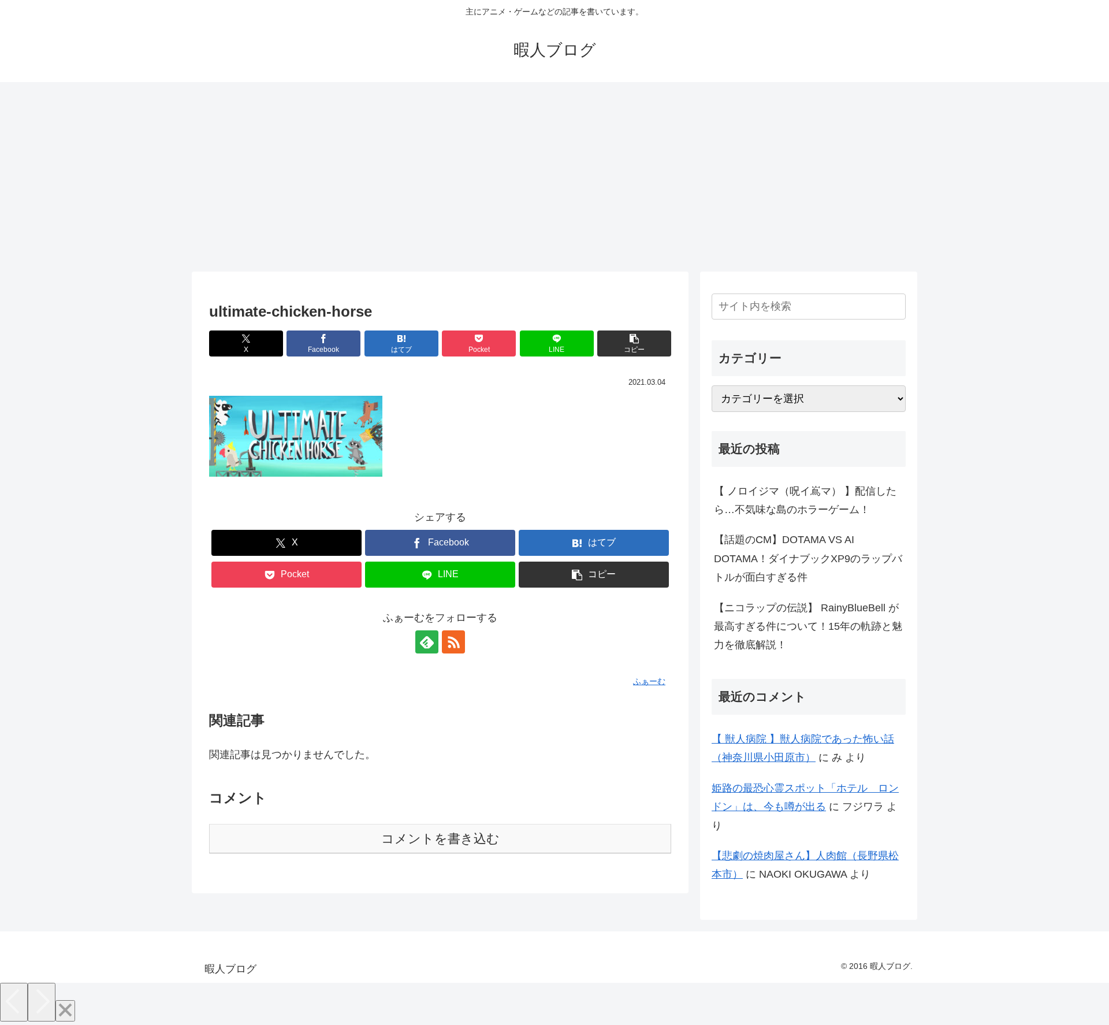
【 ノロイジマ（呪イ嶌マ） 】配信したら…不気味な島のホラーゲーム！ (805, 500)
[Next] (41, 1002)
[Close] (65, 1011)
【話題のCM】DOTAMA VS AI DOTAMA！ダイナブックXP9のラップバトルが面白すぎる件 (808, 558)
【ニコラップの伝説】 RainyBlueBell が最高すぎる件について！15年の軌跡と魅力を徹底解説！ (808, 626)
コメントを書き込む (440, 838)
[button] (634, 343)
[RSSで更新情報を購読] (453, 641)
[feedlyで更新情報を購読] (426, 641)
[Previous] (14, 1002)
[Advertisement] (554, 177)
